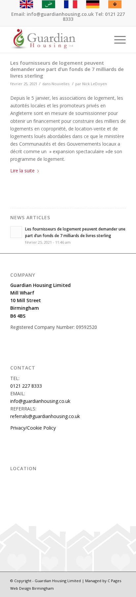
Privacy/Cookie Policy (33, 428)
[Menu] (117, 39)
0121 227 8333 (26, 386)
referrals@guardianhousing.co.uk (45, 416)
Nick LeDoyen (94, 83)
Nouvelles (60, 83)
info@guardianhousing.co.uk (40, 401)
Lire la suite (22, 170)
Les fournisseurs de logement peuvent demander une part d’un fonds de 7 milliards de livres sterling (67, 69)
